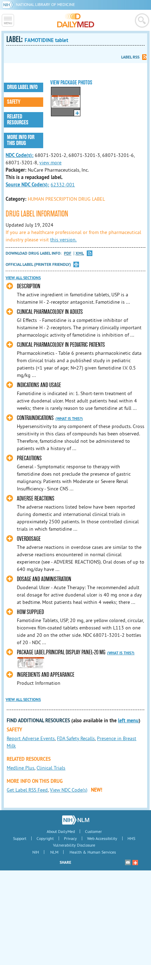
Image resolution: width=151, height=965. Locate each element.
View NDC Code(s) (68, 790)
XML (80, 253)
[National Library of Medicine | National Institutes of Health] (75, 820)
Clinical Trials (51, 768)
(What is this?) (69, 418)
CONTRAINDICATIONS (35, 418)
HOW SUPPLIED (30, 612)
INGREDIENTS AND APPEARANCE (45, 674)
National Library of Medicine (45, 4)
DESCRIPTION (28, 286)
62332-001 (63, 184)
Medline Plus (20, 768)
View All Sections (23, 278)
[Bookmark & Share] (135, 862)
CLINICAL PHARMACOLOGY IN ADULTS (50, 312)
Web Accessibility (102, 838)
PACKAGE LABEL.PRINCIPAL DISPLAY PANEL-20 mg (61, 652)
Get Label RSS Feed (27, 790)
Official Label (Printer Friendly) (38, 264)
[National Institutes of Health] (9, 4)
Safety (13, 101)
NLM (54, 852)
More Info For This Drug (20, 140)
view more (50, 162)
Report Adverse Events (31, 738)
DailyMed (75, 20)
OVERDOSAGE (29, 539)
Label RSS (130, 57)
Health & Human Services (93, 852)
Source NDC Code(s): (27, 184)
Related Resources (17, 119)
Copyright (45, 838)
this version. (63, 239)
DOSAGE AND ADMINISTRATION (44, 579)
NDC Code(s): (19, 155)
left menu (128, 720)
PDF (67, 253)
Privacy (70, 838)
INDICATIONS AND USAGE (39, 385)
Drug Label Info (22, 87)
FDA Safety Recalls (76, 738)
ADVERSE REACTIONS (35, 498)
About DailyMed (61, 831)
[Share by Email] (128, 862)
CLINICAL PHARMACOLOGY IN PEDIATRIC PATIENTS (61, 345)
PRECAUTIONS (29, 458)
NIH (35, 852)
